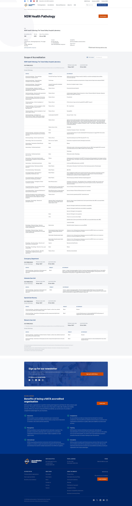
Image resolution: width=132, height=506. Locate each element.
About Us (70, 5)
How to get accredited (29, 476)
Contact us (48, 482)
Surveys (48, 485)
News (47, 479)
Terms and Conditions (72, 479)
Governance (48, 476)
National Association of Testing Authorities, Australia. (39, 499)
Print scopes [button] (91, 57)
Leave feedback (102, 479)
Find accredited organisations (31, 474)
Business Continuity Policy (73, 493)
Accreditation (51, 5)
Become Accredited (102, 4)
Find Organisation (41, 5)
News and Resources (60, 5)
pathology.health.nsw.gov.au (30, 47)
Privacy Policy (70, 474)
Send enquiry (103, 16)
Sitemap (69, 482)
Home (25, 9)
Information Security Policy (73, 476)
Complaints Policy (71, 487)
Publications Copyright (72, 485)
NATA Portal (87, 1)
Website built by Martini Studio (29, 501)
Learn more (102, 403)
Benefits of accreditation (30, 479)
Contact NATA (105, 1)
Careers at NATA (95, 1)
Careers (48, 487)
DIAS (75, 5)
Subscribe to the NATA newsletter (46, 1)
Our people (48, 474)
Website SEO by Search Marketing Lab (41, 501)
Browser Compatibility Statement (75, 490)
